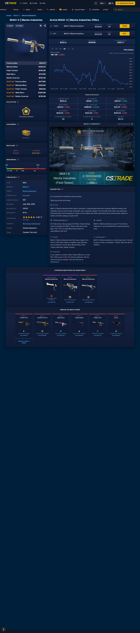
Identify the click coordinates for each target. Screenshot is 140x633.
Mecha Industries (29, 15)
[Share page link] (45, 25)
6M (65, 49)
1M (56, 49)
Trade (24, 3)
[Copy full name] (40, 25)
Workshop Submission (31, 224)
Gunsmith (26, 195)
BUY (124, 33)
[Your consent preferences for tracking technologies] (4, 629)
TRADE (124, 26)
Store (34, 3)
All (73, 49)
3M (60, 49)
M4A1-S (17, 15)
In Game (10, 26)
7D (52, 49)
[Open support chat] (96, 3)
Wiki (43, 3)
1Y (69, 49)
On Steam (19, 26)
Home (8, 15)
